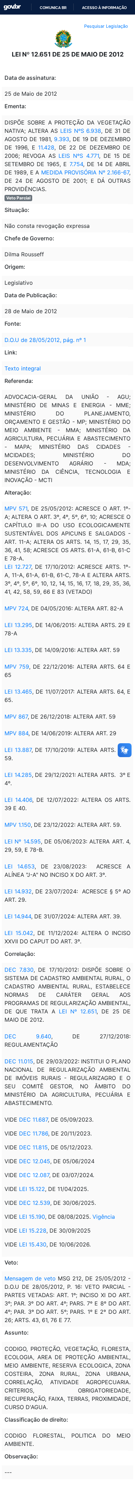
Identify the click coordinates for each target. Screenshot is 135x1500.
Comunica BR (53, 7)
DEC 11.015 (18, 1061)
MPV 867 (16, 716)
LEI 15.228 (32, 1230)
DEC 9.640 (27, 1036)
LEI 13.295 (18, 625)
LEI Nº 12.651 (76, 1011)
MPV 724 (16, 608)
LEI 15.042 (18, 932)
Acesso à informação (104, 7)
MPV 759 (16, 666)
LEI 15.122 (32, 1188)
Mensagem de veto (30, 1278)
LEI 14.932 (18, 891)
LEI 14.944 (17, 916)
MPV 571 (15, 508)
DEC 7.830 (19, 969)
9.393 (61, 139)
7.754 (75, 164)
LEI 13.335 (18, 649)
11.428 (46, 147)
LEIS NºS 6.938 (79, 130)
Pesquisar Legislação (106, 26)
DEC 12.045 (34, 1161)
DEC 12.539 (34, 1202)
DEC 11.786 (33, 1133)
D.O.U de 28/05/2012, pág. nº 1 (45, 339)
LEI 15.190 (32, 1216)
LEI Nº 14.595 (22, 841)
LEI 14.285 (18, 774)
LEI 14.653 (19, 866)
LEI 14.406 (18, 799)
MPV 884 (16, 733)
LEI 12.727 (17, 566)
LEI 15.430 (32, 1244)
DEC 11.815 (33, 1147)
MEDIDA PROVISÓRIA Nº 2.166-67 (85, 172)
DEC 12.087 (34, 1175)
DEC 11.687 (33, 1119)
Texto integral (22, 368)
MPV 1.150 (17, 824)
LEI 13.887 (18, 749)
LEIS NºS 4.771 (78, 155)
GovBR (12, 7)
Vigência (103, 1216)
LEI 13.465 (18, 691)
